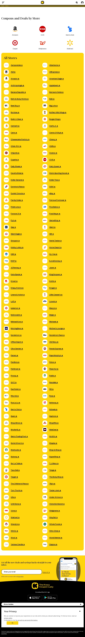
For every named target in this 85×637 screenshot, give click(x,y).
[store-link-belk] (45, 98)
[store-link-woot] (7, 537)
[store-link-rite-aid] (7, 395)
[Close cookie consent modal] (80, 611)
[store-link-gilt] (45, 233)
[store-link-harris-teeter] (45, 240)
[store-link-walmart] (7, 517)
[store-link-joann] (45, 267)
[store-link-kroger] (45, 287)
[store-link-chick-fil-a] (7, 146)
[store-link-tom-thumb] (7, 490)
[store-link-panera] (7, 355)
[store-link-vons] (7, 510)
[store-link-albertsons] (45, 65)
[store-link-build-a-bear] (7, 119)
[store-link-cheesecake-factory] (7, 139)
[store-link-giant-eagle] (7, 233)
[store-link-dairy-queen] (45, 166)
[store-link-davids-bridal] (7, 173)
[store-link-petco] (45, 362)
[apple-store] (35, 597)
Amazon (15, 35)
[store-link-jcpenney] (7, 267)
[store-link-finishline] (7, 206)
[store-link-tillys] (45, 483)
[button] (80, 604)
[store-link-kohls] (45, 281)
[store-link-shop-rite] (45, 422)
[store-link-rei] (45, 389)
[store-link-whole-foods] (45, 524)
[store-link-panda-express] (45, 348)
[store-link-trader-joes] (45, 490)
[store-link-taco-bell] (7, 470)
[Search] (77, 3)
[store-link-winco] (7, 530)
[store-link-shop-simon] (7, 422)
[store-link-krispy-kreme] (7, 287)
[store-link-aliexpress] (45, 71)
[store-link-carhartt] (7, 125)
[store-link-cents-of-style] (45, 132)
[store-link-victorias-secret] (45, 503)
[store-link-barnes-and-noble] (45, 92)
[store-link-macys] (45, 308)
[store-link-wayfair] (45, 517)
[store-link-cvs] (45, 159)
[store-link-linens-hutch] (7, 294)
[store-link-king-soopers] (45, 274)
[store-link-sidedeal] (45, 429)
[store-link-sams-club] (7, 409)
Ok (12, 623)
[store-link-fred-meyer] (45, 213)
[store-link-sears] (7, 416)
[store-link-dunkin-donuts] (7, 193)
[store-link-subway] (7, 456)
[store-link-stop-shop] (45, 449)
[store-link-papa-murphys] (45, 355)
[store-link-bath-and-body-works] (7, 98)
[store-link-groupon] (7, 240)
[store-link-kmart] (7, 281)
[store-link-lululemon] (7, 308)
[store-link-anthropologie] (7, 85)
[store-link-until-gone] (7, 503)
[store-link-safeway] (45, 402)
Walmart (70, 49)
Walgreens (42, 49)
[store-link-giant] (45, 227)
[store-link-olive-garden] (7, 348)
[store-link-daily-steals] (7, 166)
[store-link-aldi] (7, 71)
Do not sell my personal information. (27, 620)
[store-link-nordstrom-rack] (45, 335)
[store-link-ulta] (7, 497)
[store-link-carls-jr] (45, 125)
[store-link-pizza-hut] (45, 368)
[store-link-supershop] (45, 456)
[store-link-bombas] (7, 112)
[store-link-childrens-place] (7, 483)
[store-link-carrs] (7, 132)
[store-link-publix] (45, 375)
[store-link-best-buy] (7, 105)
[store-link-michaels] (45, 321)
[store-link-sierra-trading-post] (7, 436)
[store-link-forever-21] (7, 213)
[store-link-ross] (45, 395)
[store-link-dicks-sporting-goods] (45, 173)
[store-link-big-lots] (45, 105)
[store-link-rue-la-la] (7, 402)
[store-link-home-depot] (45, 247)
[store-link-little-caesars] (45, 294)
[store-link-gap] (7, 227)
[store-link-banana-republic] (7, 92)
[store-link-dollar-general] (7, 179)
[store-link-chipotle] (7, 152)
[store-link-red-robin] (7, 389)
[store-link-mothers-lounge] (45, 328)
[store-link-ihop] (7, 260)
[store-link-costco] (45, 152)
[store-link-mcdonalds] (7, 314)
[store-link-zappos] (45, 544)
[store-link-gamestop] (45, 220)
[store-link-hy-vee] (45, 254)
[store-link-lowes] (45, 301)
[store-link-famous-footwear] (45, 200)
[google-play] (50, 597)
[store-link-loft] (7, 301)
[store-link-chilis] (45, 146)
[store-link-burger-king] (45, 119)
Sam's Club (70, 35)
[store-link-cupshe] (7, 159)
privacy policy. (8, 618)
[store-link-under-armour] (45, 497)
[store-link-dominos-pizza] (7, 186)
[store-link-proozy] (7, 375)
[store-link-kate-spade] (7, 274)
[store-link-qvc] (7, 382)
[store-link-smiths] (45, 436)
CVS (42, 35)
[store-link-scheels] (45, 409)
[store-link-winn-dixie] (45, 530)
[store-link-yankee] (7, 544)
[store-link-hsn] (7, 254)
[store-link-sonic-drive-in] (7, 443)
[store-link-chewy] (45, 139)
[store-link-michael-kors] (7, 321)
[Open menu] (7, 3)
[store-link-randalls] (45, 382)
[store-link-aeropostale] (7, 65)
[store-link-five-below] (45, 206)
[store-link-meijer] (45, 314)
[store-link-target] (7, 476)
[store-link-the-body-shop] (45, 476)
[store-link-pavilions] (7, 362)
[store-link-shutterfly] (7, 429)
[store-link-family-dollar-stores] (7, 200)
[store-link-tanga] (45, 470)
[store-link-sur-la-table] (7, 463)
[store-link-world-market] (45, 537)
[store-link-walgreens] (45, 510)
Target (15, 49)
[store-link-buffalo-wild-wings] (45, 112)
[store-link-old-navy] (45, 341)
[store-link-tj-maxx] (45, 463)
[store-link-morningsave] (7, 328)
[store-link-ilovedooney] (45, 260)
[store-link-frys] (7, 220)
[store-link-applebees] (45, 85)
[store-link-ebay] (45, 193)
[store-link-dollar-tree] (45, 179)
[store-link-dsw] (45, 186)
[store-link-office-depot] (7, 341)
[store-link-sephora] (45, 416)
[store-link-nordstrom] (7, 335)
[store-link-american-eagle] (45, 78)
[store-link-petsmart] (7, 368)
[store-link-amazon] (7, 78)
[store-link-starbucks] (7, 449)
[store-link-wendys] (7, 524)
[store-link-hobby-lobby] (7, 247)
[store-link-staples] (45, 443)
